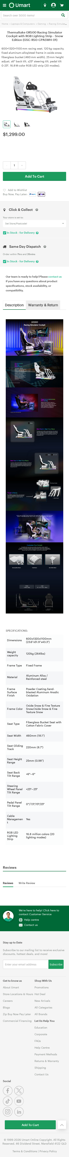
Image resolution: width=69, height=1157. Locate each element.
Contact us (31, 924)
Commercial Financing (17, 1020)
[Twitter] (19, 1094)
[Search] (63, 15)
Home (5, 23)
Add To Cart (34, 176)
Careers (8, 1000)
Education (40, 1027)
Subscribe (56, 964)
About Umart (11, 987)
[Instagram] (8, 1115)
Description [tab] (14, 304)
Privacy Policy (48, 1151)
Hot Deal (39, 994)
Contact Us (41, 1074)
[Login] (53, 5)
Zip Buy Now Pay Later (17, 1014)
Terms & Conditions (24, 1151)
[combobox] (34, 15)
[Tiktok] (8, 1105)
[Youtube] (19, 1105)
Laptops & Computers (23, 23)
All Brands (40, 1014)
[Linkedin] (19, 1115)
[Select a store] (44, 5)
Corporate (40, 1034)
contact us (55, 276)
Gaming (42, 23)
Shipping (40, 1067)
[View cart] (61, 5)
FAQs (37, 1040)
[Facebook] (8, 1094)
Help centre (31, 919)
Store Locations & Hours (18, 994)
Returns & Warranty (46, 1061)
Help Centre (42, 1047)
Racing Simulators (58, 23)
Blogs (6, 1007)
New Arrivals (42, 1000)
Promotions (41, 987)
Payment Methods (45, 1054)
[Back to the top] (62, 1124)
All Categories (43, 1007)
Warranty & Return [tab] (43, 304)
